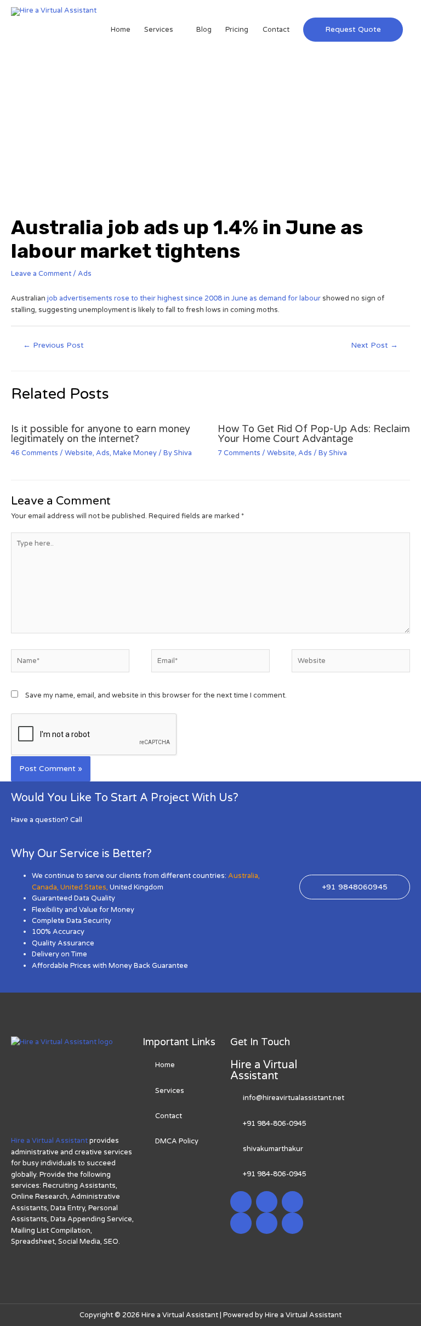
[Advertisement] (210, 133)
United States (83, 887)
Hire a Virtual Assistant (49, 1140)
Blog (204, 29)
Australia (243, 875)
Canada (44, 887)
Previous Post (53, 345)
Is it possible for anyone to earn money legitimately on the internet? (100, 434)
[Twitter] (266, 1201)
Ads (85, 273)
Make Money (135, 453)
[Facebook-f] (241, 1201)
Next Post (374, 345)
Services (158, 29)
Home (120, 29)
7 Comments (239, 453)
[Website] (351, 663)
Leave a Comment (41, 273)
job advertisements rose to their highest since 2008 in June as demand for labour (184, 298)
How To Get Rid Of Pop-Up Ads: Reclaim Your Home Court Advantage (314, 434)
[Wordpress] (241, 1223)
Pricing (236, 29)
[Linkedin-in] (292, 1201)
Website (79, 453)
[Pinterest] (266, 1223)
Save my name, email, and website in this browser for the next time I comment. (156, 695)
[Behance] (292, 1223)
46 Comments (34, 453)
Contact (276, 29)
